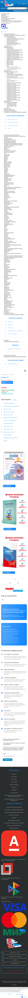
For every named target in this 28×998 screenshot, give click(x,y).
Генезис (6, 169)
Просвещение (8, 138)
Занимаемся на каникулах (10, 437)
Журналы (6, 341)
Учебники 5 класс (11, 84)
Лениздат (6, 196)
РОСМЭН (6, 216)
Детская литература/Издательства (13, 257)
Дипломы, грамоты (9, 314)
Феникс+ (6, 310)
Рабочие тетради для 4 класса (15, 59)
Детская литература (9, 175)
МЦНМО (6, 247)
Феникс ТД (7, 243)
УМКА (5, 254)
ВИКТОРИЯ (7, 165)
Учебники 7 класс (11, 88)
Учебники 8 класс (11, 91)
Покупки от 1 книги (15, 952)
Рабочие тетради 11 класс (13, 99)
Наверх (14, 984)
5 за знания (7, 237)
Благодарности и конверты (15, 330)
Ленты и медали (12, 333)
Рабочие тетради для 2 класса (15, 54)
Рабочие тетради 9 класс (13, 95)
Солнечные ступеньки (10, 221)
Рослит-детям (14, 792)
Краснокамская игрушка (10, 275)
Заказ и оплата (5, 16)
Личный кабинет (17, 21)
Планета (6, 211)
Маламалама (7, 302)
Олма (5, 280)
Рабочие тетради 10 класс (14, 97)
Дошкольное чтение (8, 412)
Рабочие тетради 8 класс (13, 92)
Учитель (6, 229)
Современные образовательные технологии (12, 245)
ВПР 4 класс (10, 64)
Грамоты (10, 321)
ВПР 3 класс (10, 63)
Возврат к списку (7, 382)
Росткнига (6, 218)
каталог (15, 399)
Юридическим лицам (15, 956)
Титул (5, 226)
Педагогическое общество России (13, 248)
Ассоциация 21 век (9, 152)
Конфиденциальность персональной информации (14, 799)
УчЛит (5, 230)
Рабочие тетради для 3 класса (15, 57)
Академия (6, 149)
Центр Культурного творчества (12, 253)
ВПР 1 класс (10, 60)
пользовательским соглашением (10, 748)
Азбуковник (7, 147)
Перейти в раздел (20, 35)
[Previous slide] (10, 583)
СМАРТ (6, 252)
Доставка (14, 779)
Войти (9, 994)
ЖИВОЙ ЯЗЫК (8, 179)
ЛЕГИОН (6, 194)
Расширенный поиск (21, 10)
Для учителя (10, 48)
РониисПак (7, 284)
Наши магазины (5, 19)
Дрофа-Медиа (7, 271)
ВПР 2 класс (10, 62)
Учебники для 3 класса (13, 56)
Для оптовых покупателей (8, 18)
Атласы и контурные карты (14, 82)
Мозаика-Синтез (8, 203)
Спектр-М (6, 222)
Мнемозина (7, 202)
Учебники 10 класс (12, 96)
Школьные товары (13, 364)
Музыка (6, 205)
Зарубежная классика (10, 141)
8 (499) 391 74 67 (15, 963)
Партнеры (14, 790)
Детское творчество (12, 40)
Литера (6, 198)
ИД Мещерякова (8, 301)
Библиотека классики (10, 139)
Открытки (10, 327)
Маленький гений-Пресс (10, 201)
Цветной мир (7, 306)
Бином (6, 159)
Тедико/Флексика (8, 290)
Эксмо (5, 235)
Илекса (6, 181)
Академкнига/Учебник (10, 150)
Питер (5, 210)
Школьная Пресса (9, 232)
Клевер (6, 274)
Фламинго (6, 293)
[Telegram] (7, 28)
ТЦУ (5, 227)
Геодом (6, 170)
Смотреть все (7, 46)
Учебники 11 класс (11, 98)
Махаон (6, 276)
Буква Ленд (7, 266)
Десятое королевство (10, 269)
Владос (6, 168)
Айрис (5, 148)
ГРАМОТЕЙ (7, 174)
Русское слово (8, 220)
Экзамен (6, 233)
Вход (11, 21)
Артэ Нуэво (7, 262)
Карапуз (6, 273)
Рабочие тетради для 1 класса (15, 52)
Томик (5, 291)
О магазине (4, 17)
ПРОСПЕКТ (7, 251)
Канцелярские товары (10, 356)
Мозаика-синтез (8, 277)
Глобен (6, 171)
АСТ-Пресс (7, 154)
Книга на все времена (10, 142)
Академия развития (9, 238)
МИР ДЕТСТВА (8, 303)
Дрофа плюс (7, 270)
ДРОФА (6, 177)
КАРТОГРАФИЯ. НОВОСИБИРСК (12, 187)
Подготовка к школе (12, 42)
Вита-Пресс (7, 166)
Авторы (5, 440)
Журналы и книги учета (14, 349)
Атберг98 (6, 155)
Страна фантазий (8, 224)
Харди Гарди (7, 295)
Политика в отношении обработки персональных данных (14, 796)
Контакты (3, 14)
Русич (5, 286)
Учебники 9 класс (11, 93)
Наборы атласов (14, 828)
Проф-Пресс (7, 282)
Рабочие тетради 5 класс (13, 85)
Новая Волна (7, 208)
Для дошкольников (9, 36)
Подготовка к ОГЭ (11, 103)
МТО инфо (6, 204)
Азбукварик (7, 260)
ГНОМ (5, 172)
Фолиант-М (7, 312)
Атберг (6, 265)
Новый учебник (8, 209)
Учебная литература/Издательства (13, 144)
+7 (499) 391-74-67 (5, 21)
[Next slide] (18, 583)
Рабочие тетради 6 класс (13, 87)
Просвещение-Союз (9, 304)
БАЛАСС (6, 158)
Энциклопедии (7, 435)
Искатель (6, 185)
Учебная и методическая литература (14, 823)
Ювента (6, 236)
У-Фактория (7, 292)
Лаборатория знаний (9, 192)
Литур (5, 199)
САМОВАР (6, 287)
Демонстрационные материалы (15, 38)
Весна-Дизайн (7, 163)
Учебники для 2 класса (13, 53)
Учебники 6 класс (11, 86)
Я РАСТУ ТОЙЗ (8, 297)
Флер (5, 231)
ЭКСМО (6, 296)
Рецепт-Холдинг (8, 214)
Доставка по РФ (5, 13)
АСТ (5, 153)
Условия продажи (14, 784)
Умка (5, 308)
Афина (5, 157)
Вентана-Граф (7, 161)
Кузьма (6, 240)
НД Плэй (6, 279)
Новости (14, 774)
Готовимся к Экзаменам (10, 112)
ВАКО (5, 160)
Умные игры (7, 309)
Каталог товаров (14, 803)
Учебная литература (9, 35)
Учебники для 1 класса (13, 51)
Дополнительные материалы (14, 49)
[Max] (3, 28)
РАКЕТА (6, 299)
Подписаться (7, 759)
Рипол (5, 215)
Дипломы (10, 324)
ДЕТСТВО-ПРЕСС (8, 176)
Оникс (5, 281)
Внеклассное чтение (12, 76)
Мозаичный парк (8, 249)
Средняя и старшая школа (11, 71)
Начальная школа (8, 47)
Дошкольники (7, 409)
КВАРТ (5, 190)
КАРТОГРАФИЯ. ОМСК (10, 188)
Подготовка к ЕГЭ (11, 104)
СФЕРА (6, 225)
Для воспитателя (11, 37)
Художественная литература (11, 136)
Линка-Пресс (7, 197)
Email (4, 753)
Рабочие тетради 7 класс (13, 90)
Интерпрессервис (9, 183)
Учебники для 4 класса (13, 58)
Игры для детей (11, 41)
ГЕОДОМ (6, 268)
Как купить (14, 776)
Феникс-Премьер (8, 307)
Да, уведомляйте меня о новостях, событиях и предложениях (14, 743)
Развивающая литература (14, 43)
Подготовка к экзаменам (10, 102)
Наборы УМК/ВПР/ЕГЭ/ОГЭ (14, 825)
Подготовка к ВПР (12, 106)
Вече (5, 298)
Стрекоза (6, 288)
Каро (5, 186)
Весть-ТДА (6, 164)
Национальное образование (11, 207)
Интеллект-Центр (8, 182)
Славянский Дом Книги (10, 242)
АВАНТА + (6, 259)
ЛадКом (6, 193)
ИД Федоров (7, 180)
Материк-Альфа (8, 241)
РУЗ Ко (6, 219)
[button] (4, 31)
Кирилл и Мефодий (9, 191)
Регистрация (19, 994)
